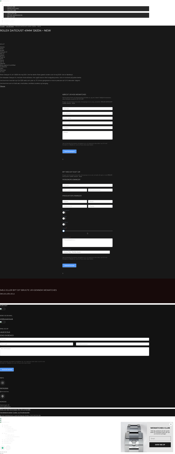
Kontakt (27, 410)
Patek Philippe (13, 9)
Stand (64, 228)
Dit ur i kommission (14, 15)
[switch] (64, 212)
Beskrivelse (66, 237)
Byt (19, 410)
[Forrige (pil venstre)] (0, 453)
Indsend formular (69, 265)
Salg (8, 410)
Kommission (14, 410)
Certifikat (65, 222)
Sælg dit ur (11, 13)
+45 (5, 332)
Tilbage (2, 86)
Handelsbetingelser (6, 412)
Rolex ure (11, 7)
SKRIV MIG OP (160, 445)
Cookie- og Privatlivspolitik (21, 412)
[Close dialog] (170, 424)
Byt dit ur (11, 17)
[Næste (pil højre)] (2, 453)
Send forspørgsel (69, 151)
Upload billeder (66, 249)
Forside (7, 4)
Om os (23, 410)
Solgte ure (11, 10)
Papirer (64, 216)
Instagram (4, 388)
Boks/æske (65, 210)
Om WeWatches (9, 18)
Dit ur (6, 12)
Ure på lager (9, 5)
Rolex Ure (3, 410)
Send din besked (7, 369)
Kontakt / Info (9, 20)
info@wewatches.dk (6, 319)
